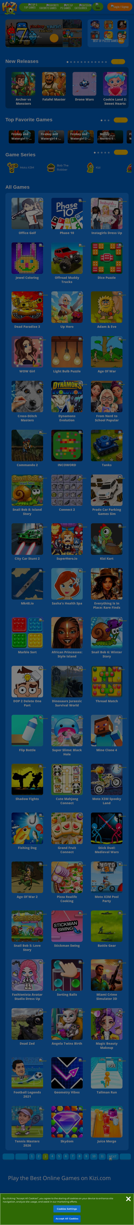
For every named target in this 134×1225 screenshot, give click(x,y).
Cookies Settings (67, 1208)
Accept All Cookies (67, 1218)
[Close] (128, 1199)
